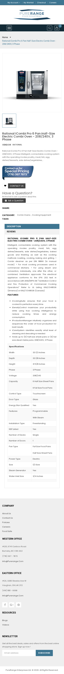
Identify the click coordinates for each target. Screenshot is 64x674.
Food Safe (7, 531)
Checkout (41, 2)
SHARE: (6, 208)
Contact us (17, 185)
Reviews (11, 232)
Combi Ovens (23, 215)
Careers (52, 2)
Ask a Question (15, 200)
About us (6, 513)
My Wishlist (29, 2)
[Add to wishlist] (5, 185)
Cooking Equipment (41, 215)
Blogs (5, 620)
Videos (5, 624)
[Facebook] (4, 604)
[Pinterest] (18, 604)
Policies (6, 522)
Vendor (6, 144)
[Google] (11, 604)
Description (14, 226)
